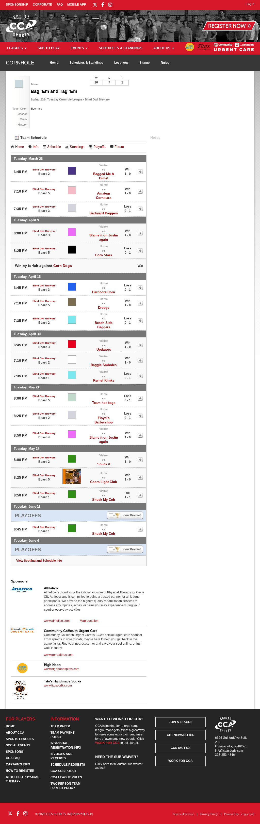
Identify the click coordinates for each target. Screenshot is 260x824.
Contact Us (180, 748)
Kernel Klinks (103, 380)
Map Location (89, 621)
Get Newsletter (180, 735)
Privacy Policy (209, 814)
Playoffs (99, 147)
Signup (145, 62)
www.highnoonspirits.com (61, 669)
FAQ (60, 4)
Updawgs (103, 349)
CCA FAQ (13, 758)
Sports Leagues (20, 739)
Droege (103, 308)
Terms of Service (183, 814)
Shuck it (103, 464)
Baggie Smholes (104, 365)
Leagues (15, 48)
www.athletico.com (57, 621)
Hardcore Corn (103, 292)
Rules (165, 62)
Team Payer (60, 726)
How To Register (20, 771)
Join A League (180, 722)
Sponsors (14, 751)
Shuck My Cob (103, 500)
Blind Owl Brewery (44, 169)
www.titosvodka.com (58, 685)
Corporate (42, 4)
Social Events (18, 745)
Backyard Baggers (103, 213)
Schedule (54, 147)
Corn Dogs (62, 266)
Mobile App (76, 4)
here (106, 764)
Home (54, 62)
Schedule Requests (68, 764)
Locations (121, 62)
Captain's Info (18, 764)
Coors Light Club (103, 482)
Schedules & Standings (120, 48)
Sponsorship (17, 4)
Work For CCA (180, 761)
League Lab (247, 814)
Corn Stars (103, 255)
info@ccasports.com (229, 750)
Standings (77, 147)
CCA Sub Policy (64, 771)
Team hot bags (103, 403)
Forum (119, 147)
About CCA (15, 732)
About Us (161, 48)
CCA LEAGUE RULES (66, 777)
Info (35, 147)
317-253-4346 (225, 755)
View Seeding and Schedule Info (39, 560)
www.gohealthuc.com (58, 655)
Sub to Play (49, 48)
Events (77, 48)
